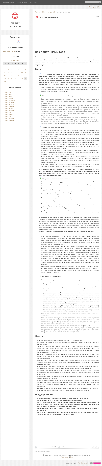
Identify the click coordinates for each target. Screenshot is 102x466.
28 (22, 78)
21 (22, 75)
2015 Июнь (8, 94)
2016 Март (8, 112)
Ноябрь (49, 12)
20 (18, 75)
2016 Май (8, 116)
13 (18, 72)
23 (5, 78)
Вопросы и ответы (42, 447)
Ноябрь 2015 (15, 60)
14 (22, 72)
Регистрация (93, 7)
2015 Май (8, 92)
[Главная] (15, 18)
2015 (43, 12)
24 (8, 78)
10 (8, 72)
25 (12, 78)
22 (25, 75)
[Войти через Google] (18, 41)
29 (54, 12)
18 (12, 75)
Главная (38, 12)
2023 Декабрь (9, 120)
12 (15, 72)
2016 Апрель (9, 114)
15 (25, 72)
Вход (99, 7)
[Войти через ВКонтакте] (11, 41)
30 (5, 81)
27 (18, 78)
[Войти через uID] (8, 41)
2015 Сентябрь (10, 100)
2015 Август (9, 98)
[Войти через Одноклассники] (21, 41)
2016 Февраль (9, 110)
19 (15, 75)
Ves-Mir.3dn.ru (82, 463)
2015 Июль (8, 96)
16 (5, 75)
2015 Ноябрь (9, 104)
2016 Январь (9, 108)
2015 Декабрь (9, 106)
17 (8, 75)
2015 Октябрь (9, 102)
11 (11, 72)
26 (15, 78)
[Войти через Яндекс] (14, 41)
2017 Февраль (9, 118)
